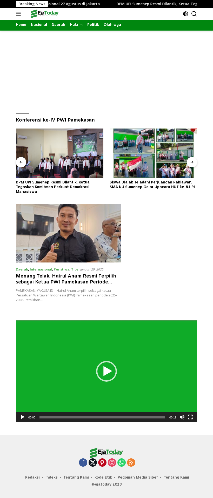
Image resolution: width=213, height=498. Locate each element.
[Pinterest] (102, 462)
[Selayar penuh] (190, 417)
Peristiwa (61, 269)
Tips (74, 269)
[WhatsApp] (121, 462)
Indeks (51, 477)
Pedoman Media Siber (138, 477)
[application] (106, 371)
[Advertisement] (106, 69)
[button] (106, 371)
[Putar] (22, 417)
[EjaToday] (44, 13)
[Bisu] (182, 417)
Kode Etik (103, 477)
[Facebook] (83, 462)
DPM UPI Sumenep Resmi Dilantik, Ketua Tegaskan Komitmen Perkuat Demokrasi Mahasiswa (53, 187)
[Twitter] (93, 462)
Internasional (41, 269)
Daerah (22, 269)
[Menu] (19, 13)
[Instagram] (112, 462)
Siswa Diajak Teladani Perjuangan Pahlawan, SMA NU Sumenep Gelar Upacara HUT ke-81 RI (152, 185)
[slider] (102, 417)
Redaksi (32, 477)
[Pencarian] (194, 14)
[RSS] (131, 462)
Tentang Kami (76, 477)
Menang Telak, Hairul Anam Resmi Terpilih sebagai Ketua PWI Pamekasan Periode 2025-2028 (66, 282)
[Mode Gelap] (186, 14)
